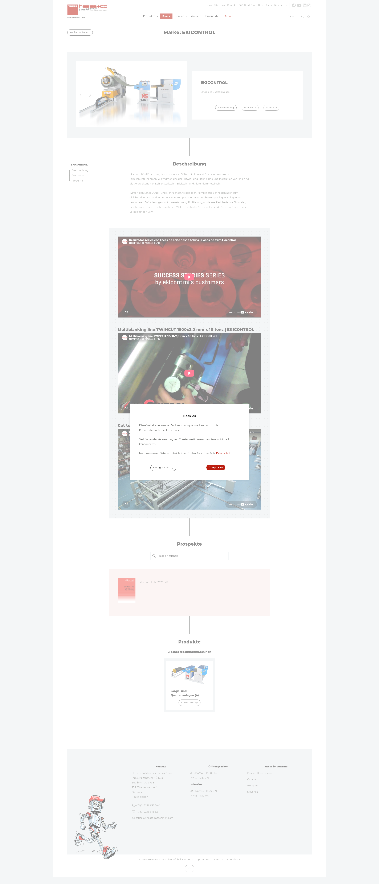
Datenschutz (224, 453)
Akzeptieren (216, 467)
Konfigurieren (161, 467)
